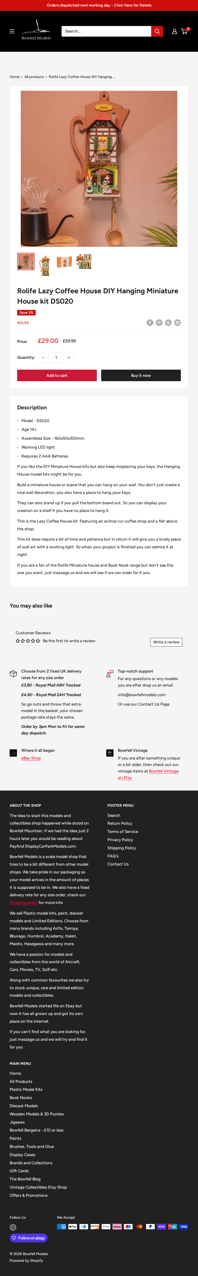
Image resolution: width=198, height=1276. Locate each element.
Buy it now (141, 375)
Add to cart (57, 375)
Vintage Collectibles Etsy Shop (38, 1187)
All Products (21, 1081)
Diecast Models (24, 1105)
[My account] (174, 31)
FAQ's (113, 856)
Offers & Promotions (29, 1195)
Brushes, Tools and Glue (32, 1146)
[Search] (157, 31)
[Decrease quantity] (43, 358)
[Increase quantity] (69, 358)
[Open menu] (12, 31)
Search (113, 815)
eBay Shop (31, 758)
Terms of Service (122, 831)
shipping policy (24, 902)
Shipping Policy (121, 847)
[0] (184, 31)
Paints (15, 1138)
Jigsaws (17, 1122)
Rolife (23, 323)
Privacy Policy (120, 839)
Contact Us (118, 864)
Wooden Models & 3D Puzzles (37, 1114)
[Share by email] (177, 322)
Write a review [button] (166, 642)
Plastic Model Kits (26, 1089)
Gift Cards (19, 1170)
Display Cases (22, 1154)
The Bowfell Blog (25, 1179)
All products (34, 77)
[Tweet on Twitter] (168, 322)
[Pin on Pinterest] (159, 322)
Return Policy (119, 823)
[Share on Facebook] (150, 322)
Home (15, 77)
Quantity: (26, 357)
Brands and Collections (31, 1162)
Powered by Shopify (26, 1260)
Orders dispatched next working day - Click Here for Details (99, 5)
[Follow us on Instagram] (13, 1227)
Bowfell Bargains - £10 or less (37, 1130)
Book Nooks (21, 1097)
